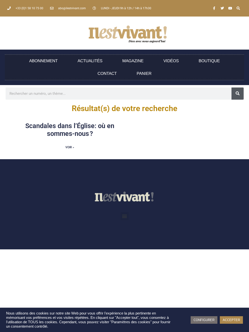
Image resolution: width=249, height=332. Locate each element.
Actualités (90, 61)
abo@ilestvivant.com (72, 8)
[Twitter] (222, 8)
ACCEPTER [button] (231, 320)
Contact (107, 73)
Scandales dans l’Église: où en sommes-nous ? (69, 130)
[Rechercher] (237, 93)
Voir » (69, 147)
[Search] (238, 8)
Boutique (209, 61)
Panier (144, 73)
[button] (125, 216)
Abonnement (43, 61)
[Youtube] (230, 8)
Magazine (132, 61)
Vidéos (171, 61)
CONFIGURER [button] (204, 320)
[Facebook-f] (214, 8)
